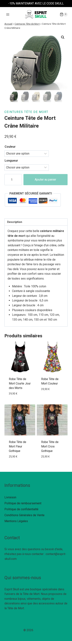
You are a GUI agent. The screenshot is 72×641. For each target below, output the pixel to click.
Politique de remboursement (22, 503)
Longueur (11, 160)
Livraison (10, 497)
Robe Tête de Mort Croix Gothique (50, 446)
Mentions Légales (16, 521)
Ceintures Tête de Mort (27, 23)
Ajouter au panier (45, 179)
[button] (62, 37)
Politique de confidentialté (21, 509)
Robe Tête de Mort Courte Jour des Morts (20, 383)
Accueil (8, 23)
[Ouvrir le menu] (7, 14)
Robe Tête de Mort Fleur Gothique (17, 446)
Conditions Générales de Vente (24, 515)
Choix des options (20, 402)
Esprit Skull (41, 630)
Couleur (10, 146)
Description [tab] (14, 222)
